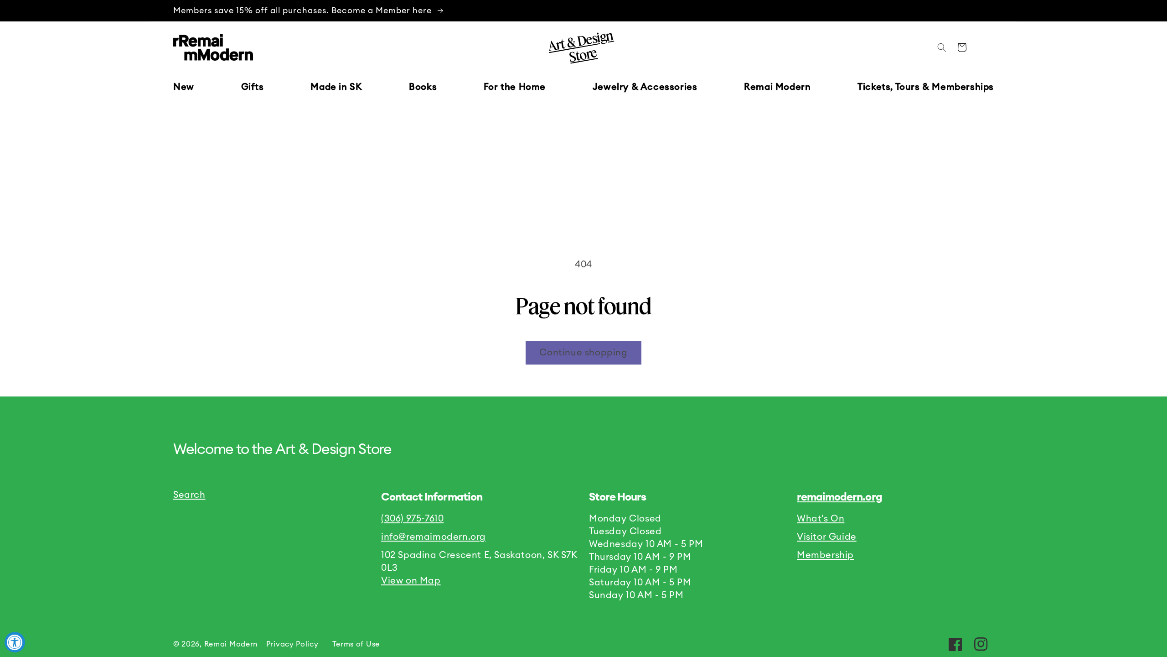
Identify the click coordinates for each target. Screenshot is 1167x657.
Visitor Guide (827, 537)
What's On (820, 518)
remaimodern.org (839, 497)
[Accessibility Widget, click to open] (15, 642)
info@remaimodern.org (433, 537)
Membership (825, 555)
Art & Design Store (580, 46)
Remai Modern (231, 644)
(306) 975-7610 (412, 518)
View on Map (411, 580)
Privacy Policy (292, 644)
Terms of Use (356, 644)
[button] (253, 87)
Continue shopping (583, 352)
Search (189, 495)
